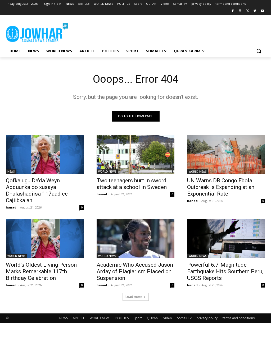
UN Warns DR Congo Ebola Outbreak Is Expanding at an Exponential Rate (220, 187)
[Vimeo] (255, 11)
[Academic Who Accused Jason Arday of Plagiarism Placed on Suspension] (136, 238)
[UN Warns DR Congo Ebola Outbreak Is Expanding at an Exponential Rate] (226, 154)
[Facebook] (233, 11)
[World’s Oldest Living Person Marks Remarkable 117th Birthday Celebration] (45, 238)
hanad (11, 207)
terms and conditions (239, 318)
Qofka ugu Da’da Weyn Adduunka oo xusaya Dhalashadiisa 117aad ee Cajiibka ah (37, 190)
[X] (248, 11)
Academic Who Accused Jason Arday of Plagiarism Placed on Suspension (135, 271)
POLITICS (122, 318)
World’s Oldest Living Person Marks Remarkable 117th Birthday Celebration (41, 271)
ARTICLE (79, 318)
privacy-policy (207, 318)
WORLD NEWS (107, 171)
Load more (133, 296)
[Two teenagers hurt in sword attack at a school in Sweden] (136, 154)
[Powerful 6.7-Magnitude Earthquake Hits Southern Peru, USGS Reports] (226, 238)
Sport (138, 318)
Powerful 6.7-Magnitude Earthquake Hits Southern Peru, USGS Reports (225, 271)
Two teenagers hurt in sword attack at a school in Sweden (132, 183)
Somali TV (184, 318)
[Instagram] (240, 11)
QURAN (152, 318)
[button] (258, 51)
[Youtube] (262, 11)
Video (167, 318)
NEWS (11, 171)
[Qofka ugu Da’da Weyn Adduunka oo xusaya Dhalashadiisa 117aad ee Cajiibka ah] (45, 154)
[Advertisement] (130, 32)
